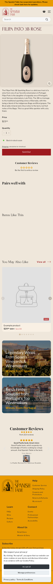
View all (41, 262)
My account (37, 501)
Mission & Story (23, 535)
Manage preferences (26, 573)
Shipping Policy (38, 489)
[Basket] (44, 11)
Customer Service (39, 485)
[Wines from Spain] (26, 358)
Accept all (26, 567)
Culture (10, 522)
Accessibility (33, 521)
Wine (9, 515)
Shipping (5, 146)
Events (30, 512)
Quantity (6, 128)
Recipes (10, 518)
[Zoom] (49, 83)
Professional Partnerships (33, 516)
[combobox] (26, 19)
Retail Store (22, 532)
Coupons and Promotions (37, 493)
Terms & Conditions (25, 579)
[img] (26, 432)
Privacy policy (9, 579)
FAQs (9, 512)
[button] (19, 334)
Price (4, 117)
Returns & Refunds (40, 498)
